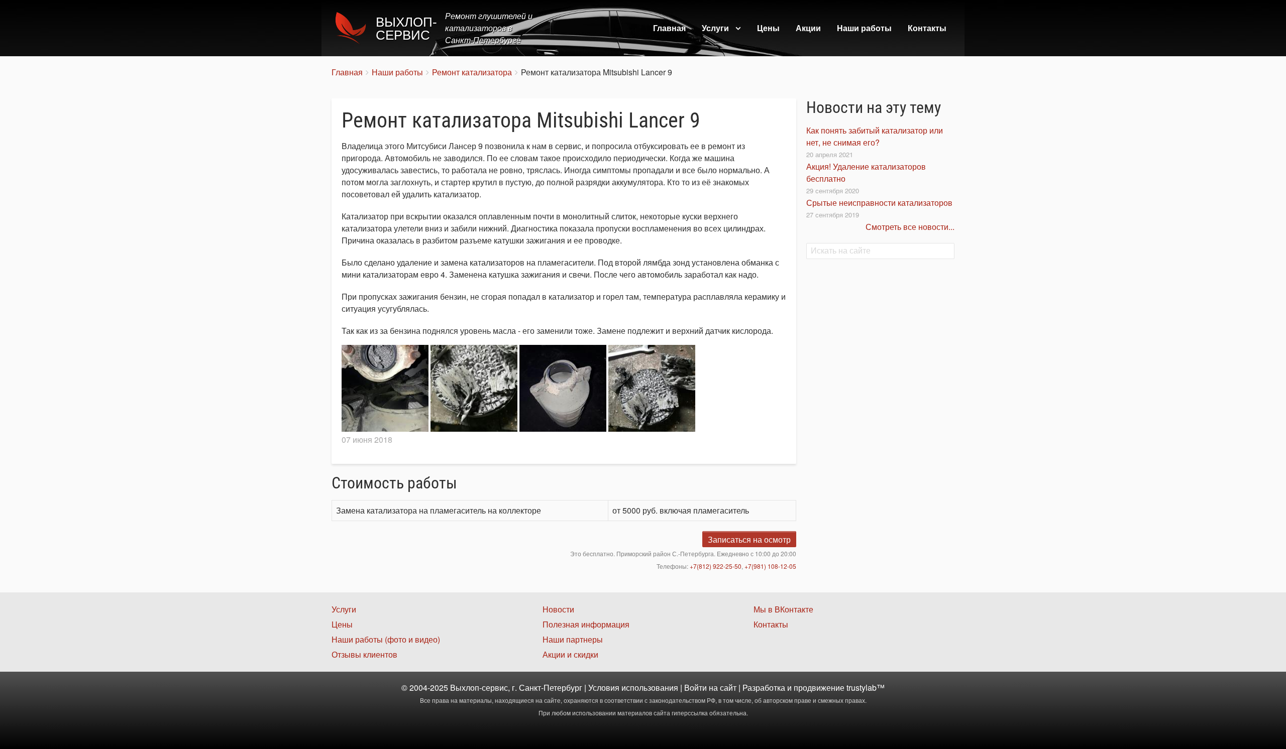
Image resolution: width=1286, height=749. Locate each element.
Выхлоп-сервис (406, 29)
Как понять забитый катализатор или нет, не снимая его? (874, 136)
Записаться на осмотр (749, 539)
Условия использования (633, 687)
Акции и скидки (570, 654)
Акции (808, 28)
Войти (695, 687)
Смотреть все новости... (910, 226)
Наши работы (864, 28)
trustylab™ (865, 687)
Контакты (927, 28)
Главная (669, 28)
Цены (768, 28)
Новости (558, 609)
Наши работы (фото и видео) (386, 639)
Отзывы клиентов (364, 654)
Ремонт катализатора (472, 72)
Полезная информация (586, 624)
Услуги (715, 28)
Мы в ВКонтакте (783, 609)
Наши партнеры (573, 639)
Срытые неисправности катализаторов (879, 202)
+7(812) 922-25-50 (715, 566)
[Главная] (354, 28)
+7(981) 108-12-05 (770, 566)
